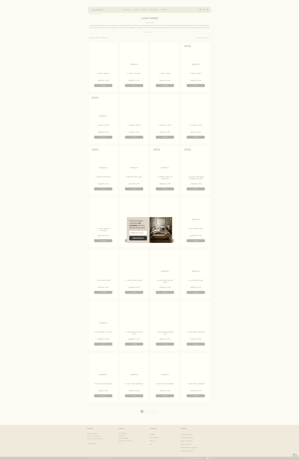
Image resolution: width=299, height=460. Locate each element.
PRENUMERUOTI (138, 238)
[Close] (170, 219)
